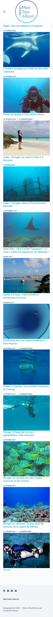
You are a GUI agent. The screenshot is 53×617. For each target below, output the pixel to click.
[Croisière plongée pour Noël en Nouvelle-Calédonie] (26, 95)
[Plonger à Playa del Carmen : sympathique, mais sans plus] (26, 458)
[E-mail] (16, 591)
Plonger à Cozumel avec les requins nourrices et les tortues (22, 479)
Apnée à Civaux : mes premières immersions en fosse (21, 296)
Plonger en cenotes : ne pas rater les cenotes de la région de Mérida (23, 525)
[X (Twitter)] (8, 591)
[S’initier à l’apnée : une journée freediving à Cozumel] (26, 413)
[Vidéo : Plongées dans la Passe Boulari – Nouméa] (26, 229)
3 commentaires (26, 348)
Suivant (7, 569)
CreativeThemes (10, 610)
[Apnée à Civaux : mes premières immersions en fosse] (26, 321)
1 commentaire (25, 531)
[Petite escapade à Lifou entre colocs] (26, 138)
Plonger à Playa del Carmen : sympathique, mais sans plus (19, 434)
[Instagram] (12, 591)
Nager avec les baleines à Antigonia (23, 25)
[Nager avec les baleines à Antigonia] (26, 49)
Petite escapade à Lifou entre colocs (23, 114)
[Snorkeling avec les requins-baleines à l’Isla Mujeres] (26, 367)
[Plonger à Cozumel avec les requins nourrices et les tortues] (26, 504)
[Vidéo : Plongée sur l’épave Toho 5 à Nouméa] (26, 184)
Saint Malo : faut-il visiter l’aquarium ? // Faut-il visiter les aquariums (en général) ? (26, 250)
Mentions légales (11, 599)
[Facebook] (4, 591)
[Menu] (4, 11)
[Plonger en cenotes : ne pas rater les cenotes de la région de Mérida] (26, 550)
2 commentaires (26, 119)
